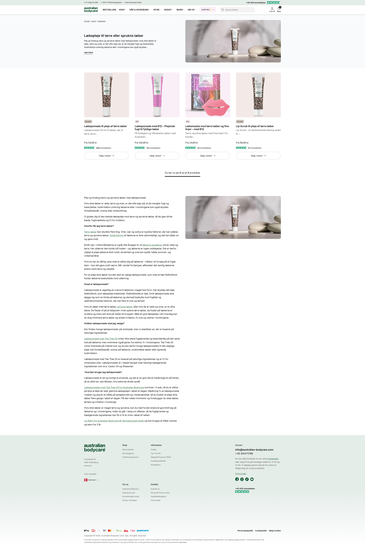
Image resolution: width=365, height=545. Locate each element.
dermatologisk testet (133, 420)
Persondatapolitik (245, 530)
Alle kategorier (128, 453)
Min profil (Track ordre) (160, 493)
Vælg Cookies (275, 530)
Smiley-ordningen (129, 500)
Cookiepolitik (261, 530)
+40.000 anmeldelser (256, 2)
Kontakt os (155, 489)
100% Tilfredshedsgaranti (112, 2)
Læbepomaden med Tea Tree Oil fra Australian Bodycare (114, 387)
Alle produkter (128, 449)
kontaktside (272, 458)
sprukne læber (124, 306)
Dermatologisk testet (133, 2)
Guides (153, 449)
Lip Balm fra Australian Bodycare (101, 420)
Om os (125, 484)
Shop (124, 445)
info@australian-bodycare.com (254, 449)
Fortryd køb (155, 500)
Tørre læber (90, 231)
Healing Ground (128, 493)
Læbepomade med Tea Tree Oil (100, 338)
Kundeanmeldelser (158, 461)
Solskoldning (116, 235)
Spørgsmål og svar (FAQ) (161, 457)
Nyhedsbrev (156, 465)
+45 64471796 (244, 453)
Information (156, 445)
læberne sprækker (152, 244)
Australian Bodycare (130, 489)
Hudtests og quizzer (130, 457)
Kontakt (154, 484)
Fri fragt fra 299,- (92, 2)
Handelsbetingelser (158, 496)
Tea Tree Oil (156, 453)
